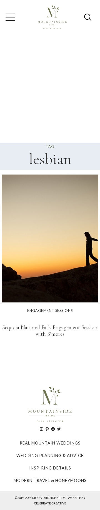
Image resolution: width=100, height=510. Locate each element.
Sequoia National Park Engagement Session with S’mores (50, 330)
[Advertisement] (50, 90)
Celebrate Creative (50, 503)
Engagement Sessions (50, 310)
